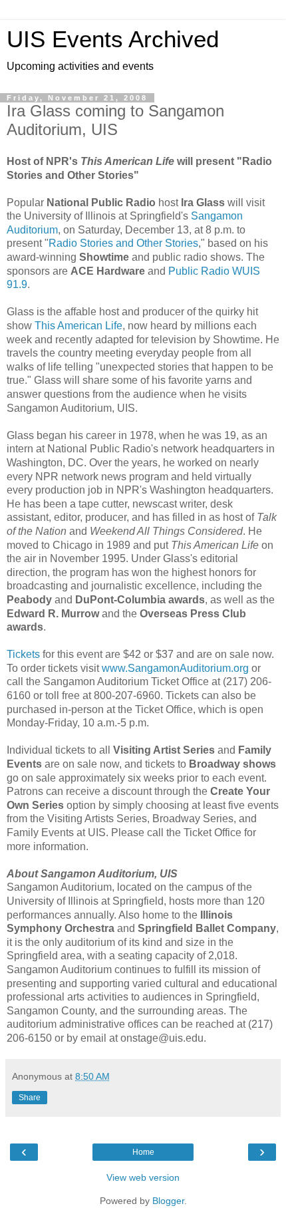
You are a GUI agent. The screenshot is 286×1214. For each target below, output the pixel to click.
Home (143, 1152)
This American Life (78, 325)
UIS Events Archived (113, 39)
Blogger (168, 1200)
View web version (143, 1177)
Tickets (23, 654)
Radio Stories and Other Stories (123, 243)
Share (30, 1097)
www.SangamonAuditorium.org (175, 668)
